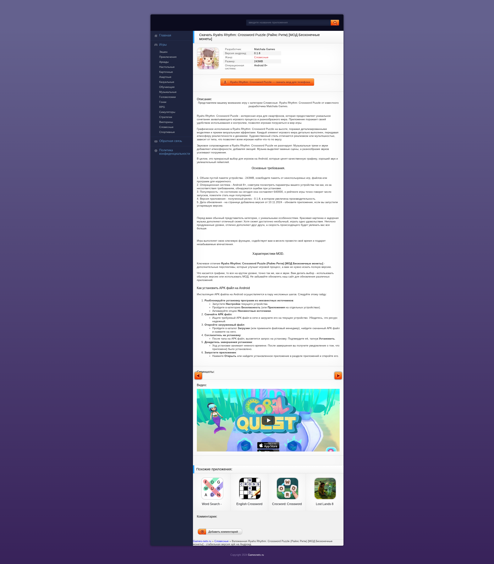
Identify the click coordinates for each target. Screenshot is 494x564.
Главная (165, 35)
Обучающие (167, 86)
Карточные (166, 71)
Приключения (168, 56)
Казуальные (166, 81)
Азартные (165, 76)
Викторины (166, 122)
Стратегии (165, 117)
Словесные (166, 127)
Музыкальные (168, 91)
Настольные (167, 66)
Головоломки (167, 96)
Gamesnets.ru (256, 554)
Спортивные (167, 132)
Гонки (162, 101)
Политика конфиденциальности (174, 152)
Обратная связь (170, 141)
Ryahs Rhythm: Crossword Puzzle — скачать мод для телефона (270, 82)
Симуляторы (167, 111)
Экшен (163, 51)
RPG (162, 106)
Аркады (164, 61)
